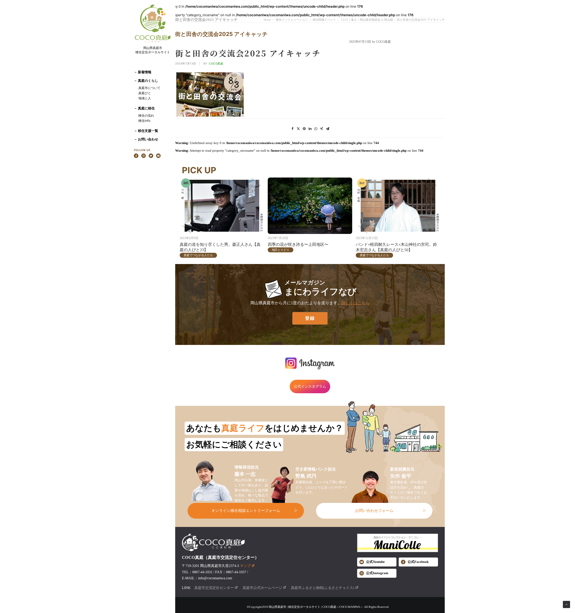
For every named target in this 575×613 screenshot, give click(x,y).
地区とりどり (280, 249)
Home (267, 19)
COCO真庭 (216, 63)
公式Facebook (418, 562)
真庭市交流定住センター (214, 588)
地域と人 (144, 98)
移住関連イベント (324, 19)
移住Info (144, 120)
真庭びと (144, 93)
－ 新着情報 (142, 72)
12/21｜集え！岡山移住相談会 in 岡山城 (367, 19)
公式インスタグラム (310, 386)
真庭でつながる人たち (198, 255)
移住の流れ (146, 115)
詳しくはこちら (355, 303)
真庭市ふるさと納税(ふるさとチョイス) (322, 588)
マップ (245, 566)
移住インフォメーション (292, 19)
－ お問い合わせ (146, 139)
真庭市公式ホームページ (262, 588)
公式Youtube (375, 562)
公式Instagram (377, 573)
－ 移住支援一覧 (146, 131)
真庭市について (148, 88)
